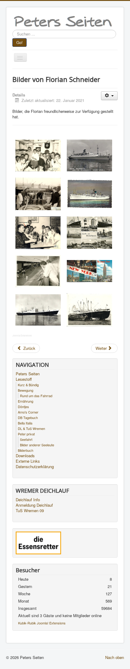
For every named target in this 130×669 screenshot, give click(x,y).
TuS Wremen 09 (30, 510)
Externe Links (28, 461)
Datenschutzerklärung (35, 466)
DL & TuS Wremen (31, 428)
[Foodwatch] (38, 542)
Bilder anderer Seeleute (37, 444)
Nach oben (114, 657)
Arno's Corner (28, 412)
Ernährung (25, 401)
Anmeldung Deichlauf (34, 505)
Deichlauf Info (28, 499)
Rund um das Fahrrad (36, 395)
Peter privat (26, 433)
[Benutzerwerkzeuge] (109, 95)
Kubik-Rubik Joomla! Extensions (42, 622)
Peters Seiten (28, 374)
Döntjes (23, 406)
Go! (19, 42)
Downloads (25, 455)
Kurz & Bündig (28, 384)
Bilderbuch (25, 450)
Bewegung (25, 390)
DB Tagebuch (28, 417)
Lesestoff (24, 379)
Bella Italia (25, 423)
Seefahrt (26, 439)
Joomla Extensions (22, 335)
